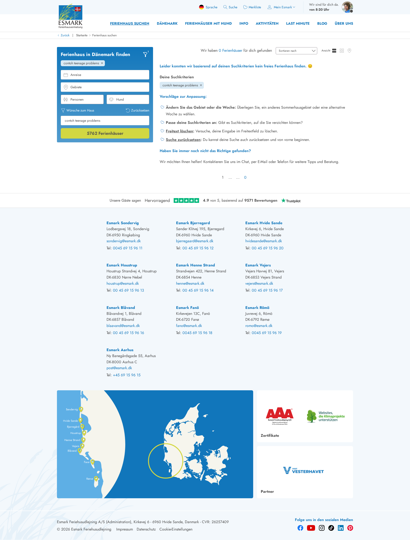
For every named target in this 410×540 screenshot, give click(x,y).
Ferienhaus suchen (129, 23)
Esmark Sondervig (123, 223)
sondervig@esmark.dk (124, 241)
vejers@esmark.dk (259, 283)
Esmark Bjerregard (193, 223)
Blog (322, 23)
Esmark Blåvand (121, 307)
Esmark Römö (257, 307)
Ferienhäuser (105, 133)
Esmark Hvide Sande (263, 223)
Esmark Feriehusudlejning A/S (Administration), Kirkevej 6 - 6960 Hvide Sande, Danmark (128, 522)
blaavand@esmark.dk (123, 325)
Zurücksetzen (140, 110)
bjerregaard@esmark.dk (194, 241)
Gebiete (76, 87)
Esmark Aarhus (120, 350)
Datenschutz (146, 529)
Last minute (298, 23)
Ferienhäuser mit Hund (208, 23)
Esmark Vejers (258, 265)
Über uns (344, 23)
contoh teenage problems (180, 85)
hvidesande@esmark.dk (263, 241)
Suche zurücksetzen (183, 139)
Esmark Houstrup (122, 265)
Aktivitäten (267, 23)
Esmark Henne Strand (195, 265)
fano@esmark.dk (189, 325)
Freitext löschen (179, 131)
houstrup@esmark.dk (123, 283)
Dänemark (167, 23)
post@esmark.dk (119, 368)
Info (243, 23)
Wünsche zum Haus (80, 110)
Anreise (75, 74)
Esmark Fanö (187, 307)
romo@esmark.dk (258, 325)
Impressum (124, 529)
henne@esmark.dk (190, 283)
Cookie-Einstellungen (175, 529)
